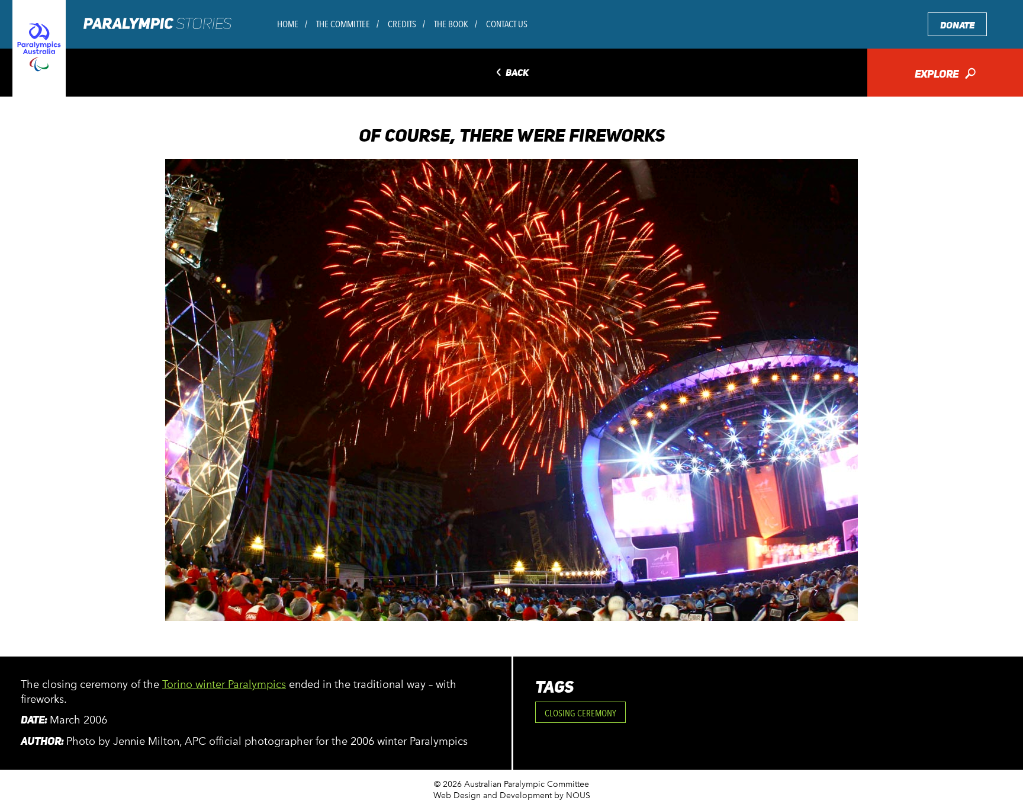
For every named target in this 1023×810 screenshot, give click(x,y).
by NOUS (572, 795)
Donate (957, 25)
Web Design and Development (492, 795)
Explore (945, 75)
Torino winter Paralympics (224, 684)
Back (511, 73)
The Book (451, 24)
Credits (402, 24)
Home (287, 24)
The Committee (343, 24)
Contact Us (506, 24)
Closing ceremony (580, 713)
